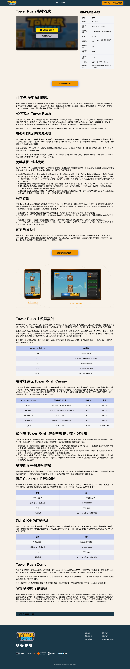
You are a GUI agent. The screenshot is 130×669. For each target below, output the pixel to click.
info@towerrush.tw (108, 639)
